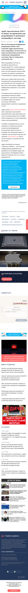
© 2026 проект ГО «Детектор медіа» (9, 557)
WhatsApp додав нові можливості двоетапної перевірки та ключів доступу (12, 393)
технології (12, 216)
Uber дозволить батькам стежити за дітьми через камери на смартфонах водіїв (13, 385)
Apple (18, 216)
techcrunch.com (13, 136)
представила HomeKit (18, 110)
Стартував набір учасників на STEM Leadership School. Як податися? (13, 399)
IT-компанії (6, 12)
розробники (5, 222)
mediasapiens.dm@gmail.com (10, 558)
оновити (24, 300)
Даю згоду (14, 590)
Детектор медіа (14, 480)
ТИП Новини (5, 216)
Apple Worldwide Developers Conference (12, 224)
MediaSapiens (5, 219)
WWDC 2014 (17, 222)
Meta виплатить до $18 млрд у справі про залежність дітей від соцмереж (13, 455)
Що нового (12, 12)
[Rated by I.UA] (10, 572)
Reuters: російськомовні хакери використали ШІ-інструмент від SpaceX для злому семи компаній (12, 370)
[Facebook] (20, 42)
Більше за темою (9, 230)
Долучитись (14, 187)
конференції (21, 219)
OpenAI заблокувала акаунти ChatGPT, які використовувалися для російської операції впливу (14, 378)
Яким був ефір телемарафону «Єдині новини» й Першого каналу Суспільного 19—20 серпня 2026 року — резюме (13, 436)
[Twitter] (22, 42)
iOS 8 (11, 222)
